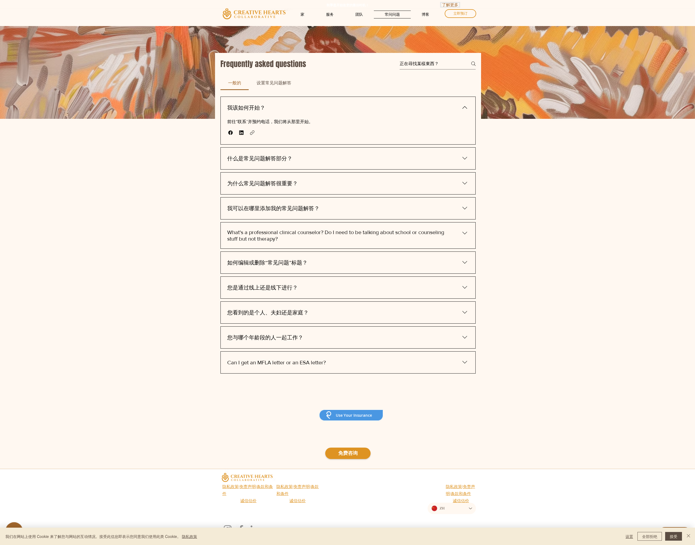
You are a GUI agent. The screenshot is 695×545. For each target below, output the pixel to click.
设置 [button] (629, 536)
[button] (230, 132)
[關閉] (688, 536)
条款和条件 (461, 493)
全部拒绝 (649, 536)
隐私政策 (230, 486)
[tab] (234, 83)
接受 (673, 536)
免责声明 (247, 486)
